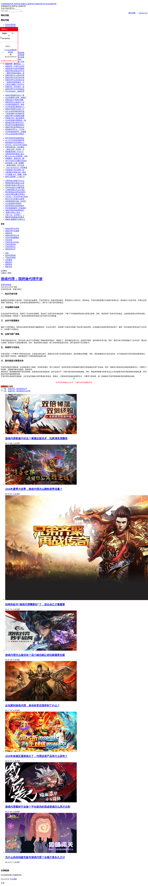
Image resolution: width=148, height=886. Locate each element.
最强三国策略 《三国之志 (15, 177)
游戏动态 (8, 262)
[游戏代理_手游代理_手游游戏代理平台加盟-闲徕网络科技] (28, 4)
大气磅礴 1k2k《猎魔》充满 (15, 174)
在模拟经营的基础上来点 (14, 154)
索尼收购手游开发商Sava (14, 142)
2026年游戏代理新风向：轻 (15, 120)
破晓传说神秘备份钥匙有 (14, 217)
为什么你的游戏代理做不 (14, 134)
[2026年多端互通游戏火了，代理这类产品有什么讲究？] (41, 751)
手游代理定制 (10, 244)
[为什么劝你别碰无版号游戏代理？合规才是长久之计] (41, 852)
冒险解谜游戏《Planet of (14, 152)
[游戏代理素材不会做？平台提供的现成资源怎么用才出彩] (41, 802)
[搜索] (22, 11)
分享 (10, 386)
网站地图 (131, 13)
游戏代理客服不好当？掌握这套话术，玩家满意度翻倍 (36, 438)
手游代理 (8, 240)
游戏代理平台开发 (12, 228)
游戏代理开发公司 (12, 235)
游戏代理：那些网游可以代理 (19, 391)
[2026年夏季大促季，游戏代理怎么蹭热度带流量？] (41, 484)
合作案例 (8, 260)
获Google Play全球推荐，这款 (16, 156)
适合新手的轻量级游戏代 (14, 125)
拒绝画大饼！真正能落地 (14, 118)
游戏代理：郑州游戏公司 (17, 389)
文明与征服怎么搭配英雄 (14, 187)
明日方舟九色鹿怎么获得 (14, 199)
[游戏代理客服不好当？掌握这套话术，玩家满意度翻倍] (41, 433)
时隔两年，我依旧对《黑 (14, 158)
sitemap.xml (143, 13)
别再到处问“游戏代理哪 (14, 100)
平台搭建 (13, 879)
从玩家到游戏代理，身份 (14, 104)
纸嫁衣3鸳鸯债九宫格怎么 (15, 219)
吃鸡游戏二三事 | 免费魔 (14, 163)
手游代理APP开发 (12, 242)
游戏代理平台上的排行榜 (14, 75)
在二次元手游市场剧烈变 (14, 140)
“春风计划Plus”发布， (13, 212)
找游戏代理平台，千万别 (14, 129)
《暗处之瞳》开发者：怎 (14, 149)
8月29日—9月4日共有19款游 (16, 145)
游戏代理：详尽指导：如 (14, 87)
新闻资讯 (8, 264)
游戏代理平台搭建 (12, 231)
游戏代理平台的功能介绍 (14, 80)
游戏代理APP (10, 249)
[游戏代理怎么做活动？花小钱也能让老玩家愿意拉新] (41, 650)
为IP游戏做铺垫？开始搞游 (15, 208)
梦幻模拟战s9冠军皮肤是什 (15, 192)
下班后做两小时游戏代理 (14, 113)
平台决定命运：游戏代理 (14, 91)
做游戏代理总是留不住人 (14, 123)
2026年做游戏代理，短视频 (15, 132)
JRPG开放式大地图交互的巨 (16, 161)
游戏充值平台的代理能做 (14, 68)
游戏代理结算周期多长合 (14, 127)
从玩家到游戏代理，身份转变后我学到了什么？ (32, 705)
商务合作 (8, 267)
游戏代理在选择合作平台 (14, 71)
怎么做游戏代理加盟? (13, 203)
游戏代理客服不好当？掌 (14, 95)
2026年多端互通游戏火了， (15, 107)
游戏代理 (8, 233)
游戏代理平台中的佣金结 (14, 89)
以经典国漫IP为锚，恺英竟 (15, 201)
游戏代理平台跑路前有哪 (14, 116)
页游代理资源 (10, 25)
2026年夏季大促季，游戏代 (15, 97)
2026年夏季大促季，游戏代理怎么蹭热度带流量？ (33, 489)
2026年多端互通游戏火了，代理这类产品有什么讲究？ (36, 756)
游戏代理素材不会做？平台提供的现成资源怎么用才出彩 (37, 806)
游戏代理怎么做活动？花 (14, 102)
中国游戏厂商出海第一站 (14, 170)
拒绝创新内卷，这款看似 (14, 147)
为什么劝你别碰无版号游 (14, 111)
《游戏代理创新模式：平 (14, 82)
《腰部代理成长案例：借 (14, 73)
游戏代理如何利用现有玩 (14, 210)
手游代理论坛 (10, 247)
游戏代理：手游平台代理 (14, 66)
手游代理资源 (10, 27)
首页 (7, 253)
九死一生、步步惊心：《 (14, 215)
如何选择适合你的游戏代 (14, 206)
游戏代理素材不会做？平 (14, 109)
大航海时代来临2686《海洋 (15, 172)
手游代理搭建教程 (12, 238)
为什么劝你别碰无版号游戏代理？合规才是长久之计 (35, 857)
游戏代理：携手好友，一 (14, 64)
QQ (2, 271)
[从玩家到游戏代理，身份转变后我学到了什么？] (41, 700)
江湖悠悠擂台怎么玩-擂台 (15, 190)
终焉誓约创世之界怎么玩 (14, 185)
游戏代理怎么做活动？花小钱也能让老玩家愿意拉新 (35, 655)
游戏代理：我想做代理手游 (21, 279)
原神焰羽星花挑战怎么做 (14, 183)
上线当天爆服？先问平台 (14, 84)
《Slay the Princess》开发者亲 (16, 167)
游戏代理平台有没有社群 (14, 78)
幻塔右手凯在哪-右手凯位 (15, 194)
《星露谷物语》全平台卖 (14, 165)
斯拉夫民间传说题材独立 (14, 138)
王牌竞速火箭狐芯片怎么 (14, 181)
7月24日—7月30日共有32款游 (16, 197)
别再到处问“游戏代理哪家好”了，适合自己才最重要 (35, 604)
